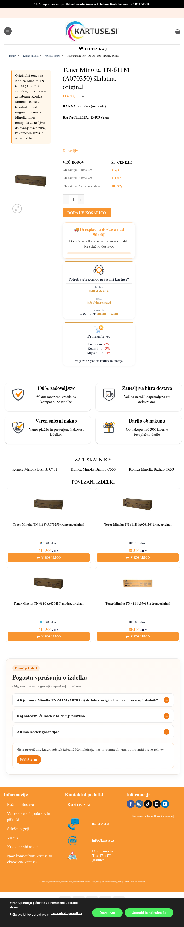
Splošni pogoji (18, 828)
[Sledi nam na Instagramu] (139, 804)
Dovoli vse (107, 912)
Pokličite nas (29, 759)
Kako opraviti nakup (22, 846)
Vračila (12, 837)
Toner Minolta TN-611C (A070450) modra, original (49, 603)
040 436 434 (99, 291)
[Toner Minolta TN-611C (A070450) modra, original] (49, 583)
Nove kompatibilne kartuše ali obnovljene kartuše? (29, 858)
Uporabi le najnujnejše (149, 912)
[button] (8, 31)
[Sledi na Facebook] (131, 804)
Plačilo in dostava (20, 804)
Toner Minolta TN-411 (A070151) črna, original (137, 603)
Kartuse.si (79, 804)
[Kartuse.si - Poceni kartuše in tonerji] (92, 31)
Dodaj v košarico (86, 212)
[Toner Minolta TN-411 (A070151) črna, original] (138, 583)
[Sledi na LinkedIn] (165, 804)
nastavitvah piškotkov (66, 913)
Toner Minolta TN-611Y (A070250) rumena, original (48, 525)
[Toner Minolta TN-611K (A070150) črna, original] (138, 504)
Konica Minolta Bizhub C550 (93, 469)
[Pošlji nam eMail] (157, 804)
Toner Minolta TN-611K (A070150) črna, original (138, 525)
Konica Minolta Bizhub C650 (151, 469)
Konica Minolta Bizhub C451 (35, 469)
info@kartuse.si (99, 302)
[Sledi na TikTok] (148, 804)
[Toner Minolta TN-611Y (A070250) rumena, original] (49, 504)
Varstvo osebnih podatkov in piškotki (28, 816)
